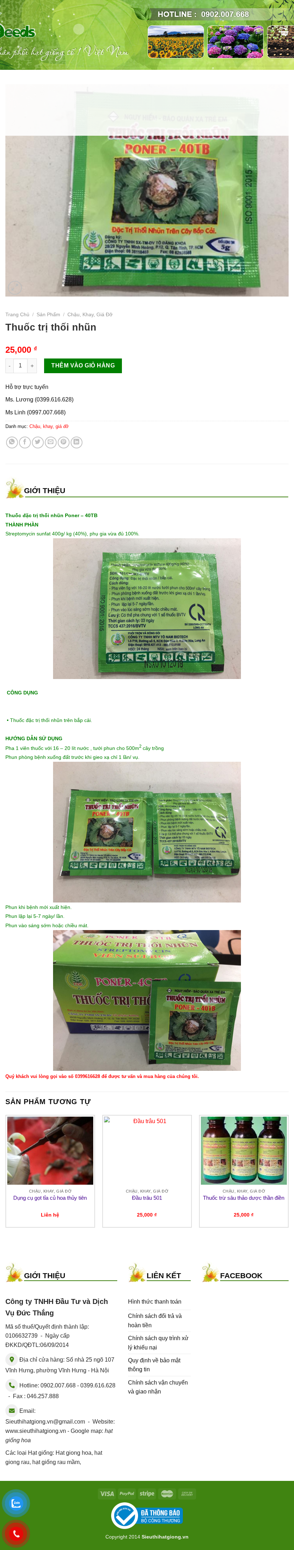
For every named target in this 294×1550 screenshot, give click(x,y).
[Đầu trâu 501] (147, 1151)
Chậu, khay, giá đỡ (90, 314)
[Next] (288, 1174)
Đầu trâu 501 (147, 1198)
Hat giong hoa (73, 1453)
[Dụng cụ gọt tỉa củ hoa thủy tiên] (50, 1151)
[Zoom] (15, 288)
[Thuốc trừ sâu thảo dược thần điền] (244, 1151)
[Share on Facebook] (25, 442)
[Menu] (9, 33)
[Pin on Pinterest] (64, 442)
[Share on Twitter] (38, 442)
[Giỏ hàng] (284, 31)
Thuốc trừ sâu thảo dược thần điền (243, 1198)
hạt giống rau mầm (56, 1462)
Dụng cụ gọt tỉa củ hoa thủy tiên (50, 1198)
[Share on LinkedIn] (76, 442)
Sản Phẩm (48, 314)
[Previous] (5, 1174)
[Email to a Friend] (51, 442)
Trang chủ (17, 314)
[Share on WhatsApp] (12, 442)
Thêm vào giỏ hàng (83, 365)
